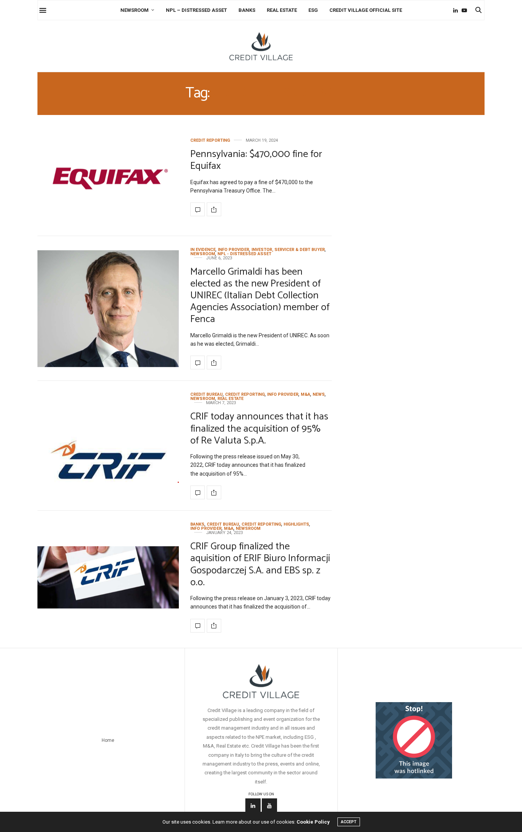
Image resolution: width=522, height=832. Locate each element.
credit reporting (210, 140)
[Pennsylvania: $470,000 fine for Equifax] (108, 177)
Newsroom (134, 10)
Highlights (296, 524)
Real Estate (282, 10)
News (319, 394)
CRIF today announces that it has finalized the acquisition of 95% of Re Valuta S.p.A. (259, 428)
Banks (246, 10)
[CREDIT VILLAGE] (260, 46)
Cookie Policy (313, 822)
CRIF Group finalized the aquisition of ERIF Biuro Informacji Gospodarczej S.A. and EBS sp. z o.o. (260, 564)
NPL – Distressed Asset (196, 10)
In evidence (203, 250)
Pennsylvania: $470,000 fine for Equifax (256, 160)
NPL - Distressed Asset (244, 254)
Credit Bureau (206, 394)
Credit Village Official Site (365, 10)
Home (108, 740)
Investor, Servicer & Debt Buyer (288, 250)
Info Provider (233, 250)
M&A (305, 394)
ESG (313, 10)
